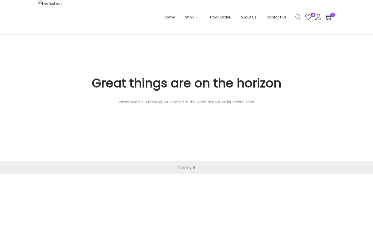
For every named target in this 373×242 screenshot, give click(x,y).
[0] (308, 17)
